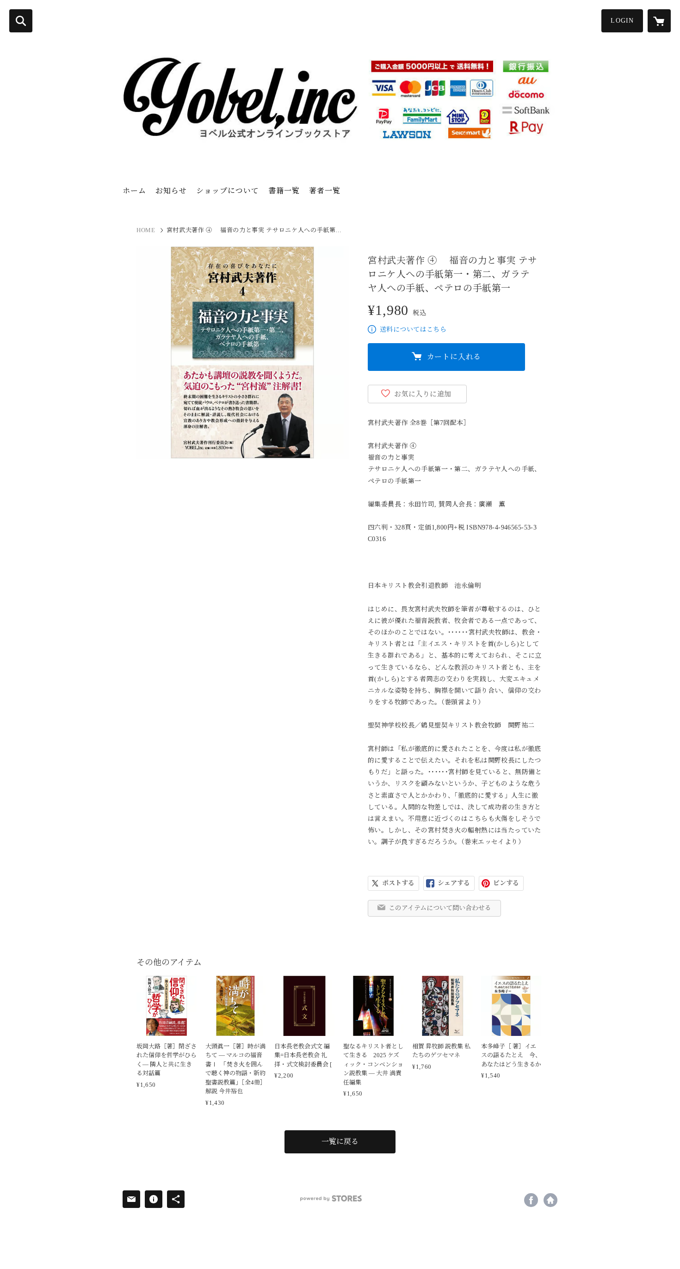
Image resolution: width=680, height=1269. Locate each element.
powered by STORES (331, 1198)
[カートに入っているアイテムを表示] (659, 20)
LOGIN (622, 20)
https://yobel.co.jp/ (550, 1200)
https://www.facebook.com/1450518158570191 (531, 1200)
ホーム (134, 191)
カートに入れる (454, 357)
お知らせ (171, 191)
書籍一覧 (284, 191)
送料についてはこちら (413, 329)
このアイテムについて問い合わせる (440, 908)
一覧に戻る (340, 1142)
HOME (145, 230)
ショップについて (227, 191)
